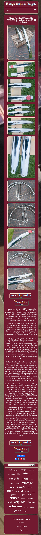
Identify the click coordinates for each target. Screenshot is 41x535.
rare (18, 483)
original (19, 501)
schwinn (15, 506)
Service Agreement (21, 530)
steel (29, 494)
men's (12, 487)
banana (11, 474)
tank (10, 502)
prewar (23, 498)
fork (32, 479)
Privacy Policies (21, 526)
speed (19, 491)
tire (19, 495)
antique (23, 470)
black (10, 470)
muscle (21, 486)
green (23, 495)
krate (25, 478)
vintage (27, 483)
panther (13, 495)
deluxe (29, 487)
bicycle (14, 478)
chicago (16, 470)
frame (17, 510)
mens (33, 492)
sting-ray (25, 511)
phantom (31, 502)
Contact (21, 523)
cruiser (14, 497)
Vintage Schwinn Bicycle (21, 519)
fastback (30, 498)
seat (12, 483)
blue (19, 474)
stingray (28, 473)
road (27, 491)
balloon (32, 507)
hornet (26, 507)
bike (10, 491)
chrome (31, 470)
